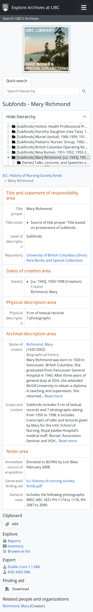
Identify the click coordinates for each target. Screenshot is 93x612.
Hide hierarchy (20, 117)
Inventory (15, 546)
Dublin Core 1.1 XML (24, 566)
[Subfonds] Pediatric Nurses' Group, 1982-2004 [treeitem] (53, 142)
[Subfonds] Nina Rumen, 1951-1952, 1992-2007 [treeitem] (53, 152)
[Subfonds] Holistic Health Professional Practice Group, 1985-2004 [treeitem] (53, 126)
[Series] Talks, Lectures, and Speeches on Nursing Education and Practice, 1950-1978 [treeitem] (56, 162)
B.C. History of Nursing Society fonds (32, 175)
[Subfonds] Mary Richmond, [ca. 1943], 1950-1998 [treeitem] (53, 157)
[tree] (46, 144)
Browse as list (19, 551)
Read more (54, 396)
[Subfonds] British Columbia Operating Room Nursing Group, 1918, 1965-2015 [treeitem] (53, 147)
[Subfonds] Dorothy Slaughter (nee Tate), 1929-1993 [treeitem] (53, 131)
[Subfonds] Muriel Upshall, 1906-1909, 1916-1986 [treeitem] (53, 136)
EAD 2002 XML (19, 572)
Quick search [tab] (16, 80)
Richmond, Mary (39, 344)
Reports (14, 541)
